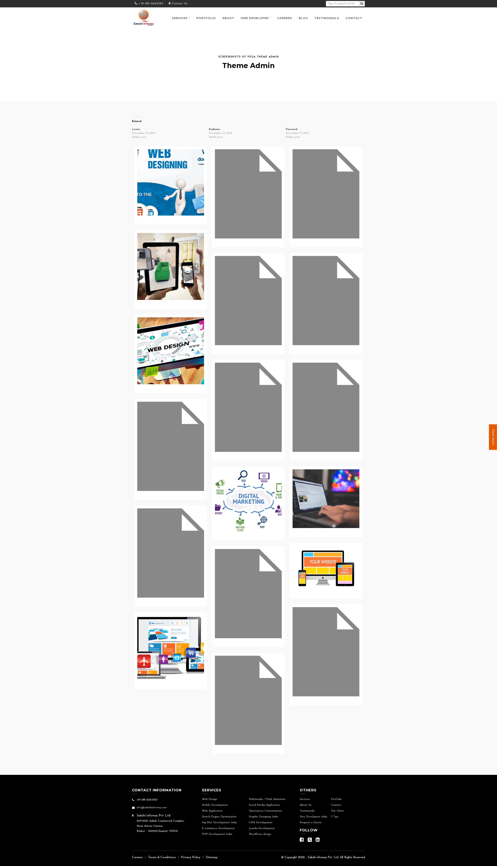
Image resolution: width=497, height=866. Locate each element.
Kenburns (214, 129)
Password (291, 129)
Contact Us (180, 3)
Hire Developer (254, 18)
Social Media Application (264, 805)
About (228, 18)
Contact (354, 18)
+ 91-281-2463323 (151, 3)
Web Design (209, 799)
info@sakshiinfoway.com (152, 807)
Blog (303, 18)
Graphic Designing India (263, 816)
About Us (305, 805)
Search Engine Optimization (219, 816)
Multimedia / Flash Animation (267, 799)
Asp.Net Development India (219, 822)
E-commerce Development (218, 828)
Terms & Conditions (162, 857)
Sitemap (212, 857)
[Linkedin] (318, 840)
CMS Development (261, 822)
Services (180, 18)
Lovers (136, 129)
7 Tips (334, 816)
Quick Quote (493, 437)
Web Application (212, 810)
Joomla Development (262, 828)
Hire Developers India (313, 816)
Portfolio (206, 18)
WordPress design (260, 834)
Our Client (337, 810)
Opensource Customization (265, 810)
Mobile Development (215, 805)
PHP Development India (217, 834)
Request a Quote (311, 822)
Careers (284, 18)
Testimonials (326, 18)
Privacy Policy (190, 857)
